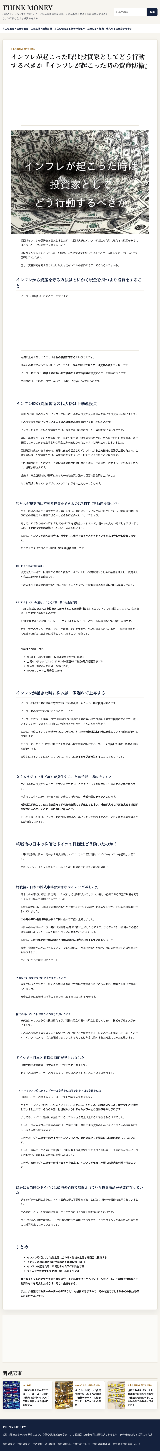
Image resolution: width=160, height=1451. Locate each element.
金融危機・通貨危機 (41, 28)
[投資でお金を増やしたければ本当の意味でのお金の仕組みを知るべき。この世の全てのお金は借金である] (116, 1395)
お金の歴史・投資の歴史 (15, 28)
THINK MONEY (27, 7)
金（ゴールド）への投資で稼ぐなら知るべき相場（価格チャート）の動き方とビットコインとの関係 (88, 1397)
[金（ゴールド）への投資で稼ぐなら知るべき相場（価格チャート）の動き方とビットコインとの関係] (64, 1395)
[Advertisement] (80, 101)
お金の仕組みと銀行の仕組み (69, 28)
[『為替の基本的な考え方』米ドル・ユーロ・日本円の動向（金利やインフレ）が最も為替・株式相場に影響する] (11, 1395)
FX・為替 (27, 1385)
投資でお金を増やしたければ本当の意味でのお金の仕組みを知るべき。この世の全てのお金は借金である (140, 1397)
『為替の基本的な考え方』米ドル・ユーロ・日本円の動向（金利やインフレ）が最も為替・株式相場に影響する (36, 1397)
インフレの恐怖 (37, 240)
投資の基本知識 (95, 28)
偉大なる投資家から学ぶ (119, 28)
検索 (152, 12)
